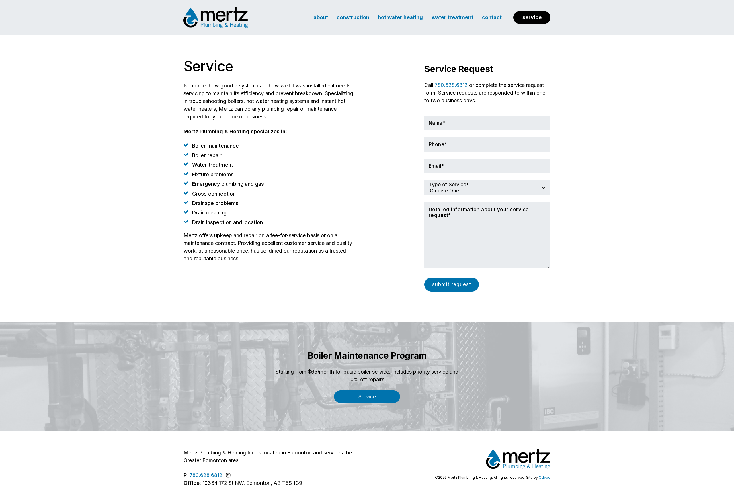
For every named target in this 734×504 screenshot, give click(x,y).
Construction (353, 17)
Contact (492, 17)
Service (532, 17)
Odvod (544, 477)
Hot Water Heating (400, 17)
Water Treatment (452, 17)
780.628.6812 (451, 85)
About (320, 17)
